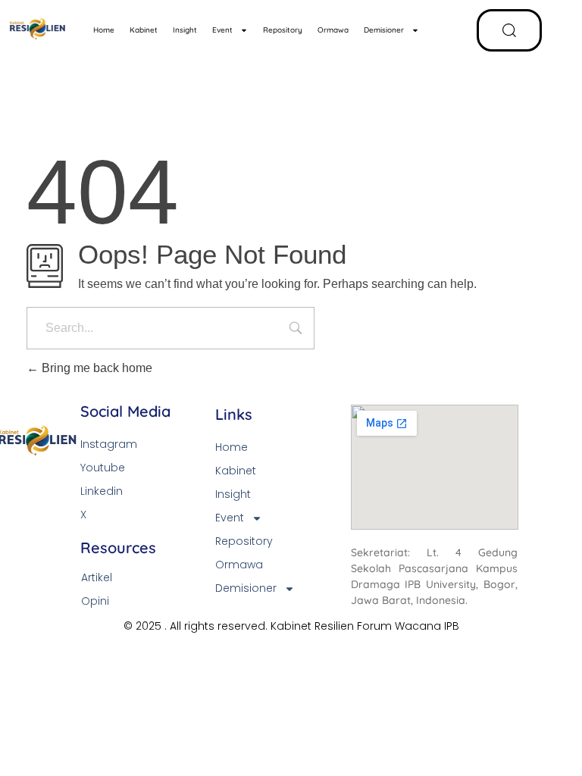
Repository (282, 30)
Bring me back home (95, 367)
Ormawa (333, 30)
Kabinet (144, 30)
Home (103, 30)
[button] (509, 30)
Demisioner (384, 30)
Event (222, 30)
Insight (185, 30)
